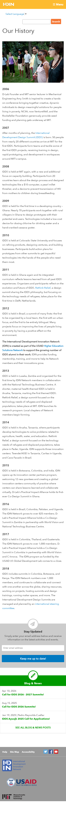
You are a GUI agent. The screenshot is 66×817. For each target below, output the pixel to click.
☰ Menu (58, 4)
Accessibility (28, 751)
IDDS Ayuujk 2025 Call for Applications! (26, 718)
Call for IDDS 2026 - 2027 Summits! (23, 694)
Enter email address (13, 648)
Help (4, 751)
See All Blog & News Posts (33, 727)
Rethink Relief (42, 287)
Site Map (14, 751)
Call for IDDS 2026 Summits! (19, 706)
